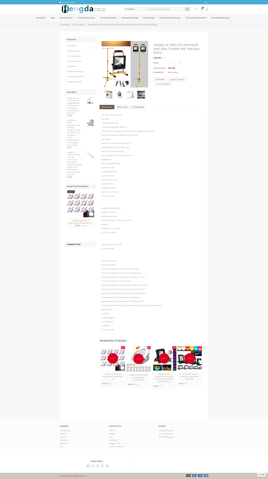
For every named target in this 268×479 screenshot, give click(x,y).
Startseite (64, 24)
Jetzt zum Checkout (177, 79)
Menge (155, 63)
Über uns (112, 430)
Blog (110, 437)
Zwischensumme (159, 68)
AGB (61, 447)
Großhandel (113, 440)
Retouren (63, 434)
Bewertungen (122, 107)
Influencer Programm (116, 447)
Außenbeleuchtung (73, 51)
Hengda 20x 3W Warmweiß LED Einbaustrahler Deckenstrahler (138, 377)
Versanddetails (138, 107)
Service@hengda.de (68, 2)
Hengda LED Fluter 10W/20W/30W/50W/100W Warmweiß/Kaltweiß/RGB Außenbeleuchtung (164, 377)
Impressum (63, 443)
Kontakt (112, 434)
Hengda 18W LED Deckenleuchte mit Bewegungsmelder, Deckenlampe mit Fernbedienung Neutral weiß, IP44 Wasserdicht (73, 105)
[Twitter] (88, 466)
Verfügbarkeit (158, 72)
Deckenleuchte (72, 46)
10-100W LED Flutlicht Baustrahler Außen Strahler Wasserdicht (190, 376)
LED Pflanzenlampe (73, 56)
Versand (62, 437)
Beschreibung (106, 107)
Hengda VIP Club (114, 443)
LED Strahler (78, 24)
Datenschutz (64, 440)
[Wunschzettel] (196, 9)
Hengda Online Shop (79, 476)
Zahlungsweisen (65, 430)
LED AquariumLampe (74, 61)
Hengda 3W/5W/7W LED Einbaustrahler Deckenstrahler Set (80, 222)
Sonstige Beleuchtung (74, 82)
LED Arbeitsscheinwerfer (75, 77)
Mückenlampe (72, 66)
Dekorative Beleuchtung (75, 71)
